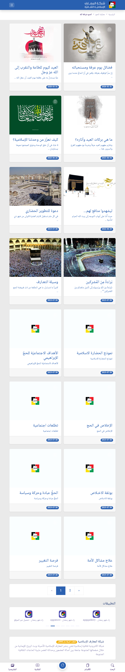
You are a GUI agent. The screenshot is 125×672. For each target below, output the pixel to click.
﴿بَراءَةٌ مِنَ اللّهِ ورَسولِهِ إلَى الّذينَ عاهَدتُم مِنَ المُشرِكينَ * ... (93, 289)
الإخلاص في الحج (99, 425)
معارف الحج (100, 14)
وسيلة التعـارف (47, 282)
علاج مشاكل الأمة (99, 561)
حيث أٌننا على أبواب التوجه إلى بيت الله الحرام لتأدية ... (92, 218)
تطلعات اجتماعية (45, 425)
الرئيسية (112, 14)
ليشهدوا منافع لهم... (98, 211)
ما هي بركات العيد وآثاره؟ (93, 140)
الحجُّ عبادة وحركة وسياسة (39, 493)
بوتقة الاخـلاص (101, 493)
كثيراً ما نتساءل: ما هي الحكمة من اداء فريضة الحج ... (35, 289)
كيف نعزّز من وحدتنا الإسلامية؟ (35, 140)
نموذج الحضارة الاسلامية (94, 353)
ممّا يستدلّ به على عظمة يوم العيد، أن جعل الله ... (36, 78)
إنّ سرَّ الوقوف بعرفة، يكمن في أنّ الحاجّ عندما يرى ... (90, 75)
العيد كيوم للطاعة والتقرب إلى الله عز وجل (36, 70)
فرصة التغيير (48, 561)
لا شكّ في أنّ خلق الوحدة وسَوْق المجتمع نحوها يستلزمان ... (37, 147)
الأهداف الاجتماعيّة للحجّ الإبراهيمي (40, 356)
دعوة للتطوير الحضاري (41, 211)
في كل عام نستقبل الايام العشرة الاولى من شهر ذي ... (36, 218)
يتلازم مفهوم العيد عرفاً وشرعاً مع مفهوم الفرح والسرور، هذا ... (91, 147)
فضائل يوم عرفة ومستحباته (92, 67)
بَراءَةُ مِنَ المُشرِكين (99, 282)
